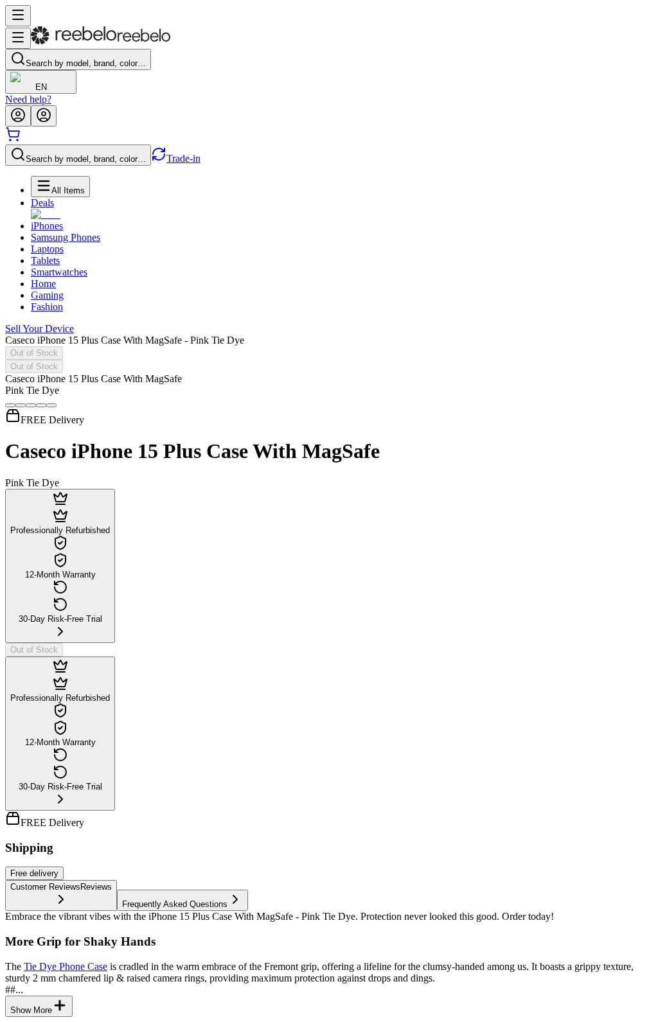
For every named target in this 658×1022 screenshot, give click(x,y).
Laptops (47, 248)
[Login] (18, 116)
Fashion (47, 306)
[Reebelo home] (100, 41)
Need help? (28, 99)
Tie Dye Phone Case (65, 966)
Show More (31, 1010)
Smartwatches (59, 272)
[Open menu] (18, 15)
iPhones (47, 225)
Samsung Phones (65, 237)
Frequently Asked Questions (174, 904)
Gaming (47, 295)
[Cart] (13, 138)
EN (41, 87)
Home (43, 283)
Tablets (45, 260)
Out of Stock (34, 353)
